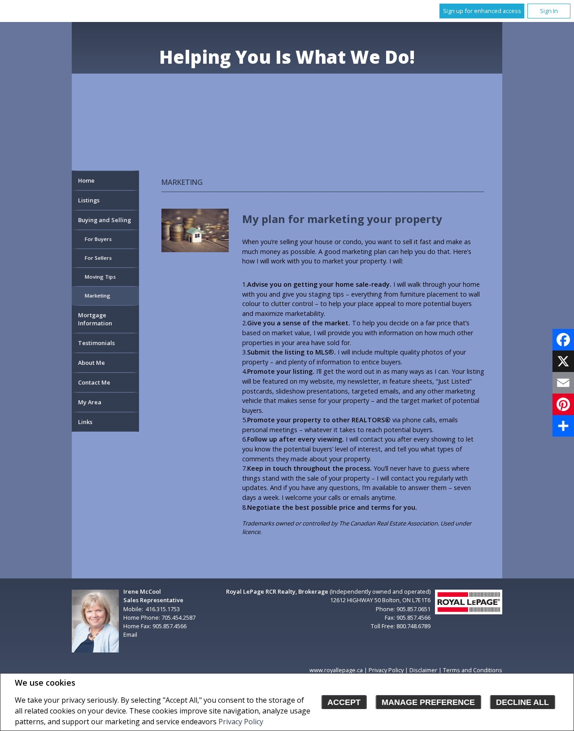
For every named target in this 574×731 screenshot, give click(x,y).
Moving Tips (100, 276)
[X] (563, 361)
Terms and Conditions (472, 670)
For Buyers (98, 239)
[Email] (563, 383)
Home (86, 180)
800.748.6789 (413, 626)
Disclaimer (423, 670)
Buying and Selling (104, 220)
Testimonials (96, 343)
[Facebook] (563, 339)
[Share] (563, 426)
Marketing (97, 295)
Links (85, 422)
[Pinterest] (563, 404)
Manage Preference (428, 702)
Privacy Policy (240, 722)
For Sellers (98, 257)
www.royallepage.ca (336, 670)
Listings (89, 200)
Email (130, 634)
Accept (344, 702)
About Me (91, 363)
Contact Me (94, 382)
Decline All (522, 702)
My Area (89, 402)
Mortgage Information (95, 319)
